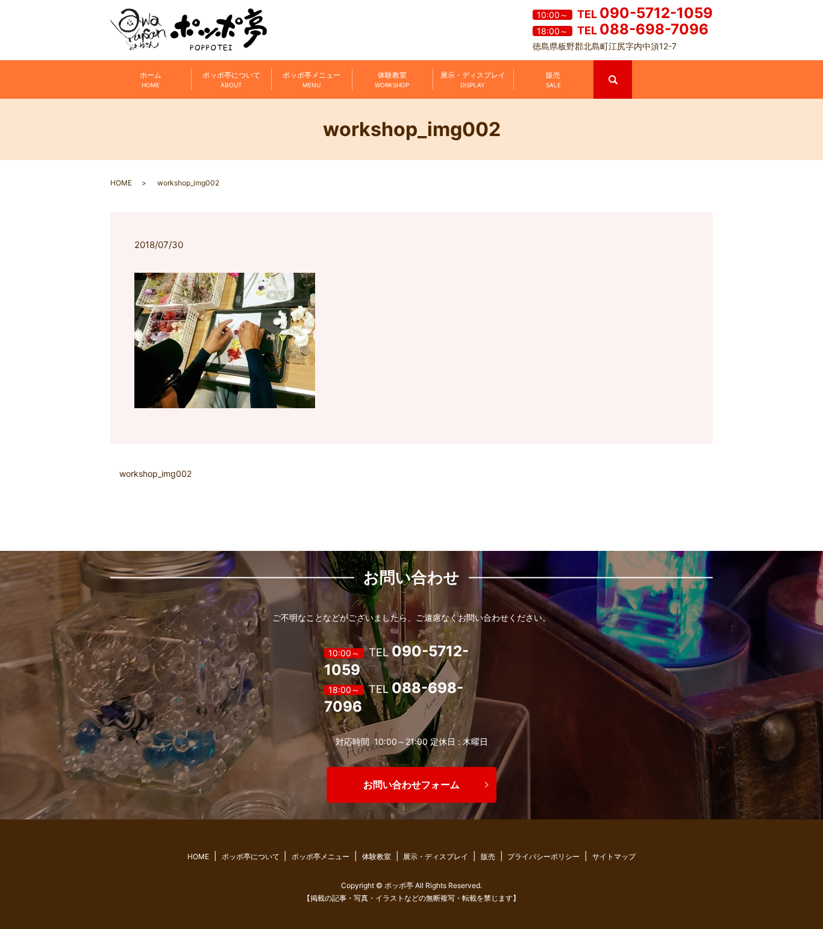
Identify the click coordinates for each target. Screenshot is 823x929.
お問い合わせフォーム (411, 784)
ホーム (150, 79)
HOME (121, 182)
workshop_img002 (155, 473)
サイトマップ (614, 856)
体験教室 (392, 79)
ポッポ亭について (231, 79)
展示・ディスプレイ (472, 79)
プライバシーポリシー (543, 856)
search (631, 65)
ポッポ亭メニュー (311, 79)
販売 (553, 79)
